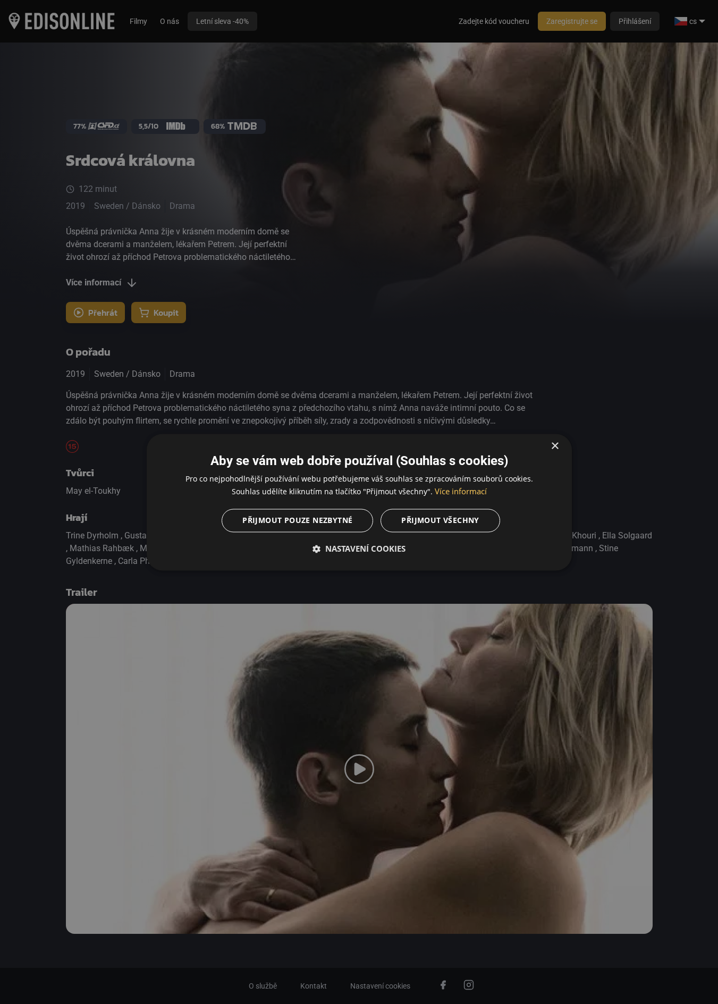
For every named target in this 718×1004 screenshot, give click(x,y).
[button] (359, 548)
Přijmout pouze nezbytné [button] (297, 520)
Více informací (461, 491)
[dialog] (359, 502)
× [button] (555, 446)
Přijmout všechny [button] (440, 520)
